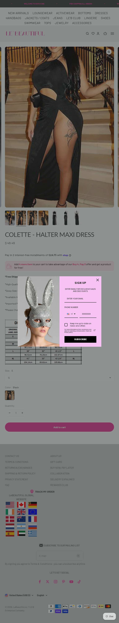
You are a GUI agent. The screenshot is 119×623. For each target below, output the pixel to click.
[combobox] (71, 314)
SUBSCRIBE (80, 339)
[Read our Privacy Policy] (94, 330)
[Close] (97, 280)
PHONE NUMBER (71, 307)
